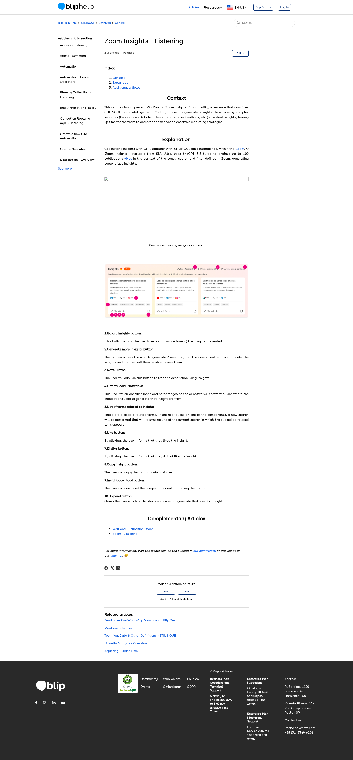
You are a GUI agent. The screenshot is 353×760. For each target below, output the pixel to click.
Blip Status (263, 7)
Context (119, 78)
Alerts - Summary (73, 56)
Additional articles (126, 87)
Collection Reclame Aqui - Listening (75, 121)
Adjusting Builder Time (121, 651)
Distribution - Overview (77, 160)
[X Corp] (112, 568)
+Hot (128, 158)
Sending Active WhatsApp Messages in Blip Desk (140, 620)
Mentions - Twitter (118, 628)
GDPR (191, 687)
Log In (284, 7)
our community (204, 551)
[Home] (76, 9)
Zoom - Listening (125, 534)
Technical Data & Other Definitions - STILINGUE (140, 636)
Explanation (121, 83)
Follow (240, 53)
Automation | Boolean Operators (76, 79)
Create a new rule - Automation (74, 136)
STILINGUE (88, 23)
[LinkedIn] (118, 568)
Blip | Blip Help (67, 23)
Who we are (172, 679)
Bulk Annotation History (78, 108)
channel (116, 555)
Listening (105, 23)
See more (65, 168)
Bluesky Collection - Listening (75, 94)
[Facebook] (106, 568)
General (120, 23)
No (187, 591)
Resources (212, 7)
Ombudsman (172, 687)
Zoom (240, 149)
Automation (69, 66)
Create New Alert (73, 149)
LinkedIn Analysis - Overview (125, 643)
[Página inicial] (50, 691)
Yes (166, 591)
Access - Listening (74, 45)
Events (145, 687)
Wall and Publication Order (133, 529)
